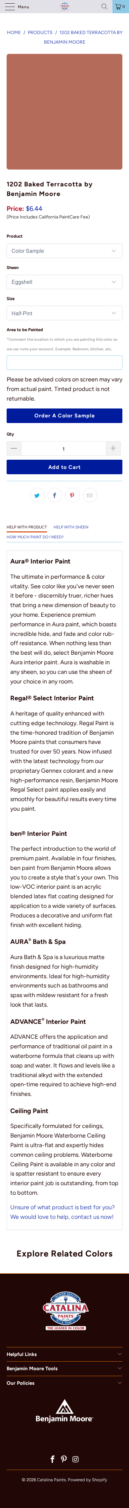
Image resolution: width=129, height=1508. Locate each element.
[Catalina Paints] (64, 6)
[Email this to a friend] (90, 495)
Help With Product (27, 527)
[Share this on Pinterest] (72, 495)
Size (11, 298)
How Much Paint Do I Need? (35, 537)
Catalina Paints (51, 1479)
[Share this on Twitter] (37, 495)
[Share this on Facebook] (55, 495)
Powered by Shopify (87, 1479)
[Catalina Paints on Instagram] (76, 1460)
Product (14, 236)
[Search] (104, 6)
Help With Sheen (71, 527)
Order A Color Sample (64, 415)
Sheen (13, 267)
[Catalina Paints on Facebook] (53, 1460)
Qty (10, 434)
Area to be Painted (62, 339)
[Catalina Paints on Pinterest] (64, 1460)
